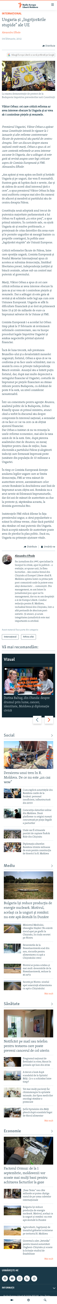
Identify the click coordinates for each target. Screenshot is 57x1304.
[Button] (48, 46)
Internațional (12, 13)
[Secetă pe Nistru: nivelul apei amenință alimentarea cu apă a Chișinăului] (12, 985)
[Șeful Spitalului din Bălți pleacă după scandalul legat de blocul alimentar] (12, 1112)
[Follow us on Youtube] (12, 1278)
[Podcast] (28, 1300)
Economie (12, 1131)
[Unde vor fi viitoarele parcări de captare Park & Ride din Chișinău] (12, 833)
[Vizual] (12, 1300)
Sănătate (12, 1004)
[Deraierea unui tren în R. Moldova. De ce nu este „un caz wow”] (28, 755)
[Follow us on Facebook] (5, 1278)
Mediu (9, 866)
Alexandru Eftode (11, 32)
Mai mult (48, 994)
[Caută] (45, 1300)
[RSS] (27, 1278)
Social (9, 735)
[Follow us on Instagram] (20, 1278)
